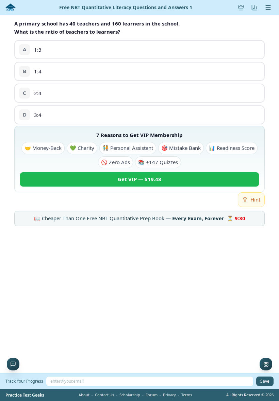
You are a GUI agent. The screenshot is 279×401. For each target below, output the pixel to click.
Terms (186, 394)
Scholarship (129, 394)
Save (264, 381)
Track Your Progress (24, 381)
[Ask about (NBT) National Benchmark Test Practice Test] (13, 364)
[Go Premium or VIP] (240, 7)
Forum (152, 394)
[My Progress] (254, 7)
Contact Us (104, 394)
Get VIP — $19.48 (139, 179)
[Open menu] (268, 7)
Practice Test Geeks (24, 395)
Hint (255, 199)
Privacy (169, 394)
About (84, 394)
